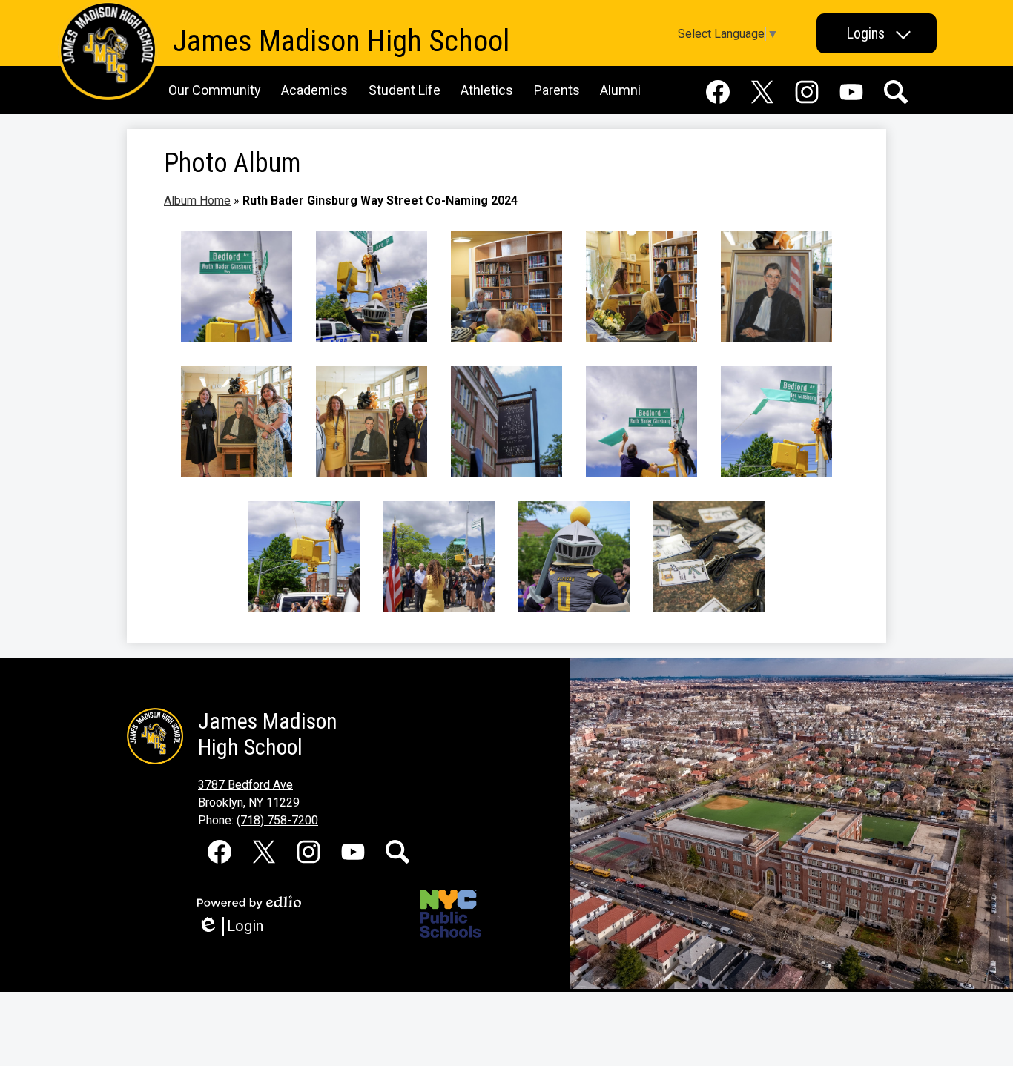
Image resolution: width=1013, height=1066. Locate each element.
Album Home (197, 200)
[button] (876, 33)
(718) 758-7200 (277, 820)
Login (235, 926)
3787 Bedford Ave (245, 785)
